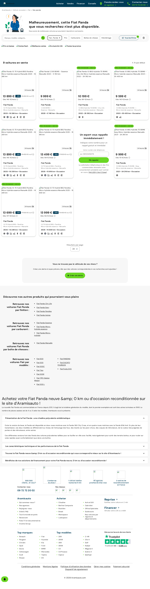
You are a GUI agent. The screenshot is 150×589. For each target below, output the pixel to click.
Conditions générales (30, 566)
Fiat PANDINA (65, 359)
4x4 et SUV (89, 502)
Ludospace (62, 518)
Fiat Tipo (40, 370)
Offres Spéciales (91, 508)
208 (60, 536)
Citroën (22, 543)
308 (60, 543)
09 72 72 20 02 (26, 490)
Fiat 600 (40, 359)
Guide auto (89, 511)
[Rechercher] (43, 38)
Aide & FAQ (23, 511)
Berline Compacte (65, 505)
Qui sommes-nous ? (27, 502)
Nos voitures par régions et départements (91, 517)
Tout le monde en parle (28, 515)
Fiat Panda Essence (44, 323)
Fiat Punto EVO (66, 369)
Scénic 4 (88, 552)
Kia (42, 543)
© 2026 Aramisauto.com (75, 578)
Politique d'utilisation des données (76, 566)
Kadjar (87, 546)
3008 (60, 546)
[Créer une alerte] (4, 579)
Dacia (21, 549)
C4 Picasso (62, 552)
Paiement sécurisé (121, 566)
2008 (60, 540)
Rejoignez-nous (25, 508)
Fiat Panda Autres (43, 315)
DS (42, 558)
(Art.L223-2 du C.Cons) (97, 172)
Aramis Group (24, 524)
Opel (21, 546)
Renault (22, 536)
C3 (59, 549)
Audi (21, 555)
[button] (59, 38)
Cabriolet (89, 505)
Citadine (61, 502)
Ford (43, 546)
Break (60, 511)
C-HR (87, 536)
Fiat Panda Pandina (44, 311)
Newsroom (23, 518)
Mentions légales (50, 566)
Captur (61, 555)
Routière (61, 508)
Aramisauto (6, 10)
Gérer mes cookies (102, 566)
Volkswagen (24, 552)
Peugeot (22, 540)
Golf (86, 543)
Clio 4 (87, 540)
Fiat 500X (40, 374)
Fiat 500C (41, 366)
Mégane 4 (89, 549)
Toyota (44, 555)
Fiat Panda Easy (43, 307)
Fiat (43, 536)
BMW (43, 549)
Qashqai (88, 555)
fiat (29, 10)
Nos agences (24, 505)
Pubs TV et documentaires (29, 521)
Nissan (22, 558)
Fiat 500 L (41, 384)
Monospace (63, 515)
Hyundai (44, 540)
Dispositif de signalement (76, 569)
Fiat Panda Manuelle (44, 343)
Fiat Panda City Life (44, 304)
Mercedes (45, 552)
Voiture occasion (19, 10)
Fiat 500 (40, 363)
